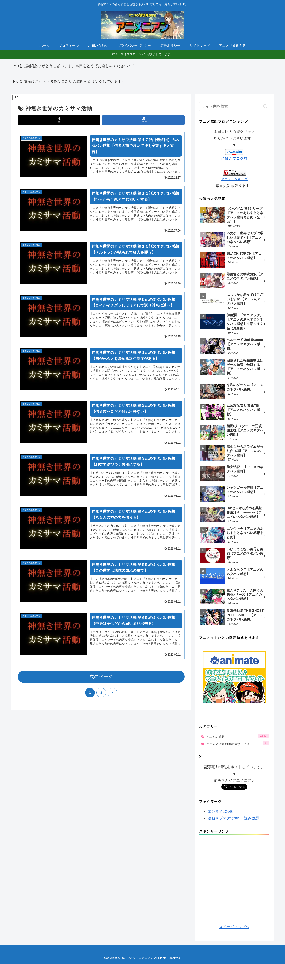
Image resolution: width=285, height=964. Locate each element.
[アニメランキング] (234, 172)
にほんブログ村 (234, 158)
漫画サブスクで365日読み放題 (233, 818)
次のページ (101, 676)
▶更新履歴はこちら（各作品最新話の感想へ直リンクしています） (68, 81)
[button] (265, 106)
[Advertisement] (234, 881)
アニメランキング (234, 179)
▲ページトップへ (234, 927)
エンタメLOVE (220, 811)
